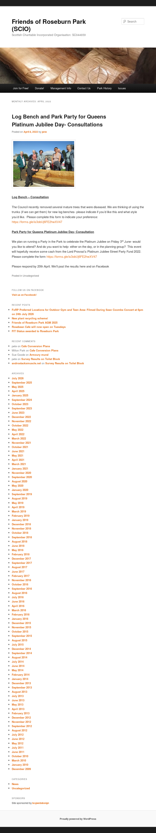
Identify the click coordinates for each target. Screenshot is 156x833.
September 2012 (22, 726)
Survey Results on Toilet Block (40, 359)
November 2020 (21, 473)
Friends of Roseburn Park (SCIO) (49, 25)
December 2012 (21, 717)
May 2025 (17, 387)
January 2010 (20, 765)
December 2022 (21, 417)
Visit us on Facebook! (24, 295)
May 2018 (17, 550)
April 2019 (18, 507)
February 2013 (20, 713)
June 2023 (18, 412)
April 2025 (18, 391)
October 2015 (20, 631)
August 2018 (19, 541)
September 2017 (22, 563)
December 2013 (21, 683)
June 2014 (18, 666)
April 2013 (18, 709)
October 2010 (20, 756)
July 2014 (18, 661)
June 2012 (18, 739)
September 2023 (22, 408)
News (15, 784)
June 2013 (18, 700)
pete (44, 132)
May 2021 (17, 455)
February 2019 (20, 516)
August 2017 (19, 567)
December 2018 (21, 524)
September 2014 (22, 653)
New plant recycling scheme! (30, 318)
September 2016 (22, 588)
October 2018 (20, 533)
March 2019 (19, 511)
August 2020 (19, 481)
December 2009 (21, 769)
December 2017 (21, 558)
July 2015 (18, 644)
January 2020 (20, 490)
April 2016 (18, 606)
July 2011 (18, 747)
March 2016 (19, 610)
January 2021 (20, 468)
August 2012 (19, 730)
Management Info (61, 88)
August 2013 (19, 692)
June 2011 (18, 752)
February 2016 (20, 614)
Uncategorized (21, 788)
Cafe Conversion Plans (35, 346)
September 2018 (22, 537)
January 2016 (20, 619)
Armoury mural (39, 355)
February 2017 (20, 576)
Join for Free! (21, 88)
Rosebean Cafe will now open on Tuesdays (39, 327)
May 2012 (17, 743)
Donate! (39, 88)
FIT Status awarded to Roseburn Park (35, 331)
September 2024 (22, 400)
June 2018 (18, 546)
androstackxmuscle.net (26, 363)
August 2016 (19, 593)
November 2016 (21, 580)
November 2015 (21, 627)
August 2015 (19, 640)
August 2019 (19, 498)
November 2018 (21, 528)
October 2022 (20, 425)
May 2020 (17, 485)
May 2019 (17, 503)
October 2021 (20, 447)
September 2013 (22, 687)
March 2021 (19, 464)
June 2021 (18, 451)
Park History (104, 88)
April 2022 (18, 434)
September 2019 (22, 494)
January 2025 (20, 395)
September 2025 (22, 382)
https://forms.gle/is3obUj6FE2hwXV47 (37, 222)
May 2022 (17, 430)
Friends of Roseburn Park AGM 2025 (34, 322)
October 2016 (20, 584)
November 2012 (21, 722)
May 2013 (17, 704)
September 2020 (22, 477)
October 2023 (20, 404)
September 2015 (22, 636)
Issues (122, 88)
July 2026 (18, 378)
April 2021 (18, 460)
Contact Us (84, 88)
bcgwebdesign (40, 803)
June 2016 (18, 601)
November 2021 (21, 443)
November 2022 (21, 421)
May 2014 (17, 670)
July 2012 (18, 734)
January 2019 (20, 520)
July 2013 (18, 696)
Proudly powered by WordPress (78, 819)
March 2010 (19, 760)
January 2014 (20, 679)
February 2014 (20, 674)
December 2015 (21, 623)
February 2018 (20, 554)
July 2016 (18, 597)
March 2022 (19, 438)
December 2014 (21, 649)
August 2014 (19, 657)
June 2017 (18, 571)
